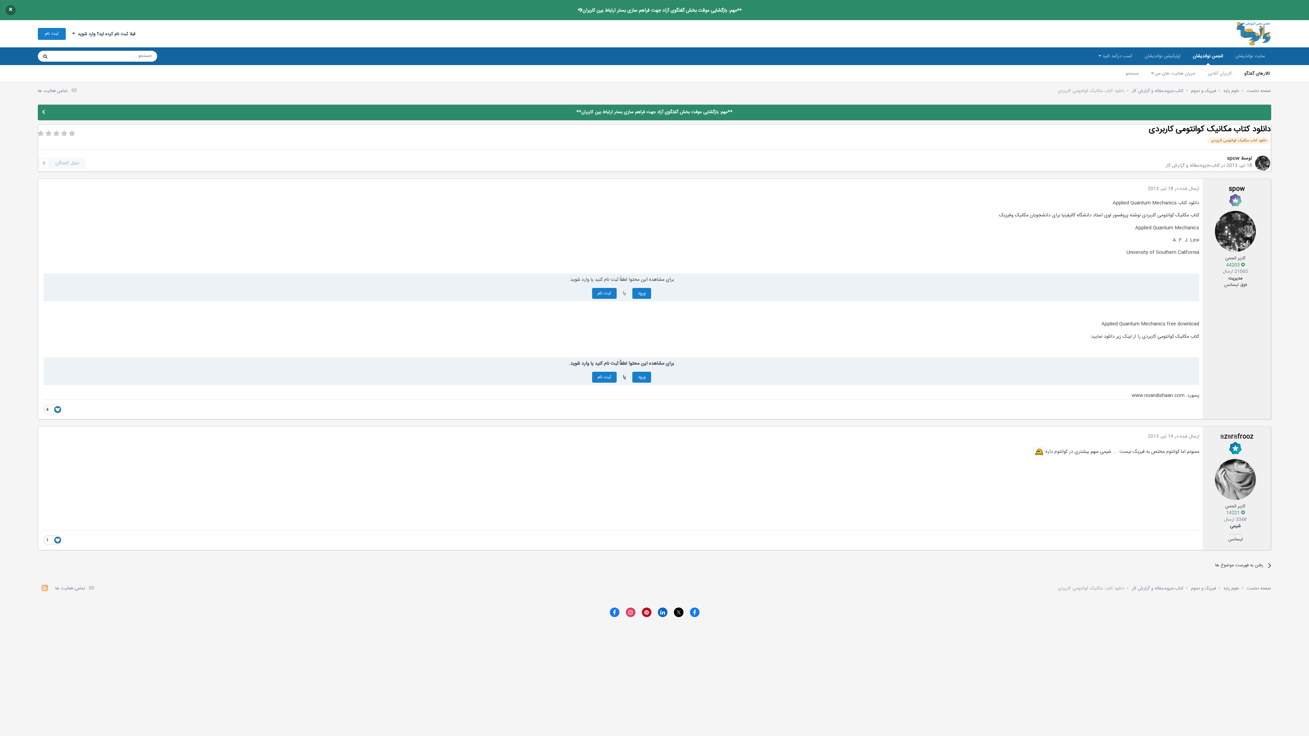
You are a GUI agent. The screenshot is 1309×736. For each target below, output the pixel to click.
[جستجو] (45, 56)
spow (1233, 158)
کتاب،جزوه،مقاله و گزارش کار (1193, 166)
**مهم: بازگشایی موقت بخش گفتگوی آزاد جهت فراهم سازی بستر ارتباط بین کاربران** (660, 10)
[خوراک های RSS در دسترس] (45, 589)
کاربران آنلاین (1220, 73)
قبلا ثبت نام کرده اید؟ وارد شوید (105, 34)
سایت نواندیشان (1250, 56)
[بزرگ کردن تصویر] (1038, 452)
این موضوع (71, 56)
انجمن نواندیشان (1208, 56)
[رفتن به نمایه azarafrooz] (1235, 479)
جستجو (1132, 73)
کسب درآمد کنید (1116, 56)
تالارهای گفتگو (1257, 73)
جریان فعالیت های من (1174, 73)
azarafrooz (1236, 437)
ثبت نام (52, 33)
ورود (642, 293)
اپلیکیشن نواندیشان (1162, 56)
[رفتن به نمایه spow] (1262, 163)
